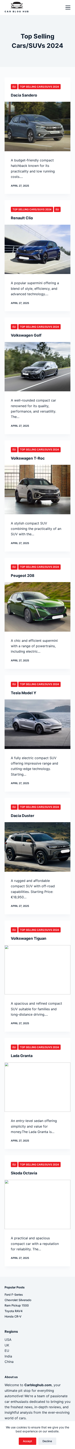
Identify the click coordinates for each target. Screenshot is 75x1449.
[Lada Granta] (38, 1087)
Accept (27, 1441)
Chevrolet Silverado (18, 1300)
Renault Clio (22, 218)
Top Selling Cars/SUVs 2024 (39, 86)
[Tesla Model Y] (38, 724)
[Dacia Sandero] (38, 126)
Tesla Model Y (23, 693)
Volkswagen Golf (26, 335)
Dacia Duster (22, 815)
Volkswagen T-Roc (28, 458)
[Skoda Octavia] (38, 1204)
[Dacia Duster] (38, 847)
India (8, 1356)
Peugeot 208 (22, 575)
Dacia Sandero (24, 95)
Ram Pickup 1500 (17, 1305)
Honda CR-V (13, 1316)
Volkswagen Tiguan (28, 938)
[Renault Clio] (38, 249)
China (9, 1362)
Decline (47, 1441)
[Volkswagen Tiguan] (38, 970)
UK (7, 1345)
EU (14, 86)
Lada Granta (21, 1056)
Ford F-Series (14, 1294)
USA (8, 1339)
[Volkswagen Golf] (38, 367)
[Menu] (67, 7)
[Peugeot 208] (38, 607)
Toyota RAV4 (13, 1311)
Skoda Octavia (24, 1173)
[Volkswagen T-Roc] (38, 489)
